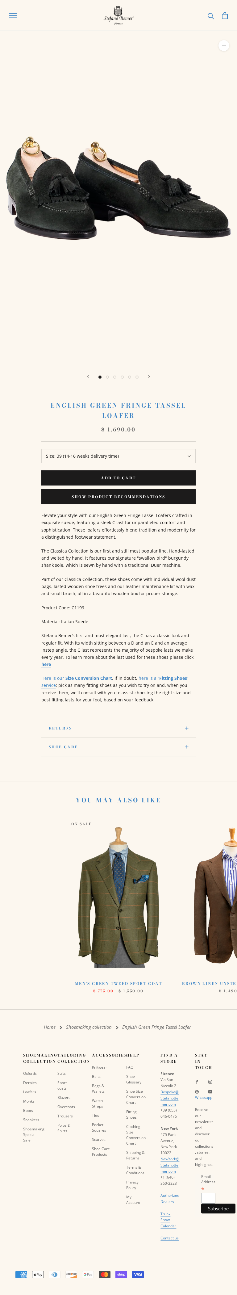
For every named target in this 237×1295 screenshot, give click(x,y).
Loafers (29, 1092)
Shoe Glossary (133, 1079)
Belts (96, 1076)
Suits (61, 1073)
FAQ (129, 1067)
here (46, 664)
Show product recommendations (118, 497)
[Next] (149, 376)
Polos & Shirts (63, 1128)
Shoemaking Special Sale (32, 1134)
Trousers (65, 1116)
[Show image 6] (137, 377)
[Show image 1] (100, 377)
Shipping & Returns (135, 1155)
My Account (133, 1199)
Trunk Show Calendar (168, 1220)
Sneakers (31, 1119)
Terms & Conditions (135, 1170)
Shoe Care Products (101, 1151)
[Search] (211, 15)
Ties (95, 1115)
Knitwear (99, 1067)
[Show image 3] (114, 377)
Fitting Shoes (131, 1114)
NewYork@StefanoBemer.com (169, 1165)
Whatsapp (203, 1097)
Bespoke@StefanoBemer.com (169, 1098)
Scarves (99, 1139)
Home (50, 1027)
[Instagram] (210, 1081)
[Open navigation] (13, 15)
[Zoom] (223, 45)
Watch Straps (97, 1103)
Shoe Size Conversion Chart (135, 1097)
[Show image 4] (122, 377)
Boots (28, 1110)
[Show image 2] (107, 377)
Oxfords (30, 1073)
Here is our (76, 678)
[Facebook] (197, 1081)
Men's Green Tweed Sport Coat (118, 983)
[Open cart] (225, 15)
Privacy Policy (132, 1184)
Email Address (208, 1183)
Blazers (63, 1097)
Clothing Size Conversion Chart (135, 1135)
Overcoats (66, 1106)
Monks (29, 1101)
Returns (60, 728)
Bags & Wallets (98, 1088)
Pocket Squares (99, 1127)
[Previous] (88, 376)
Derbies (30, 1082)
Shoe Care (63, 747)
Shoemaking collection (89, 1027)
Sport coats (62, 1085)
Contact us (169, 1238)
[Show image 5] (129, 377)
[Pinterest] (197, 1091)
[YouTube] (210, 1091)
